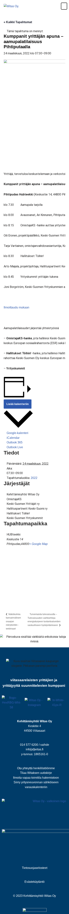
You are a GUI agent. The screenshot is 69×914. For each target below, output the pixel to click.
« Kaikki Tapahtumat (18, 22)
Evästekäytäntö (34, 881)
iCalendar (13, 437)
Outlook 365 (14, 442)
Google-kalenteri (17, 433)
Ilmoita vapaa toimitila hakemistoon (36, 777)
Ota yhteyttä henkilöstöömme (36, 768)
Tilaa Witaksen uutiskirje (36, 772)
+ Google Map (38, 543)
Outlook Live (15, 447)
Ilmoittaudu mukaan (16, 307)
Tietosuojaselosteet (34, 867)
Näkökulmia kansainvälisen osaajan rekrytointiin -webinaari (13, 621)
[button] (62, 6)
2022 (34, 477)
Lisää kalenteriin (17, 404)
